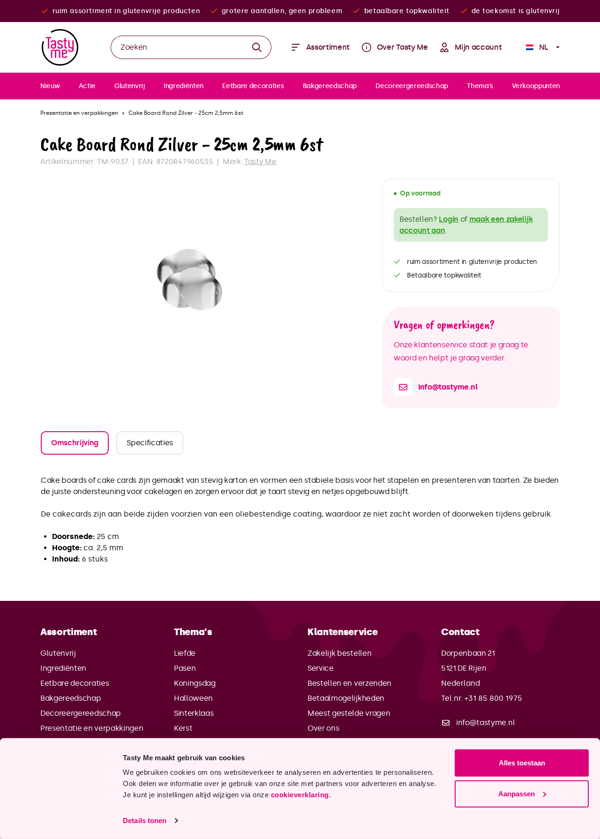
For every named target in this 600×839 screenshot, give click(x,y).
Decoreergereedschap (80, 713)
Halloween (193, 698)
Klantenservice (343, 632)
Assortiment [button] (68, 631)
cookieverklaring (300, 795)
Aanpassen (516, 793)
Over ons (323, 728)
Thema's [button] (193, 631)
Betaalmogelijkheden (346, 698)
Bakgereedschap (70, 698)
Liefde (184, 653)
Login (448, 219)
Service (321, 668)
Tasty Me (260, 161)
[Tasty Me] (60, 47)
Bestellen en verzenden (349, 683)
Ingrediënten (63, 668)
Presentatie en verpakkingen (91, 728)
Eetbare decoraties (74, 683)
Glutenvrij (58, 653)
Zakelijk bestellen (339, 653)
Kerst (183, 728)
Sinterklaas (193, 713)
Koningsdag (195, 683)
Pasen (184, 668)
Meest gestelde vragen (349, 713)
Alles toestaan (522, 763)
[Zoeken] (257, 47)
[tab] (75, 443)
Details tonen (144, 820)
